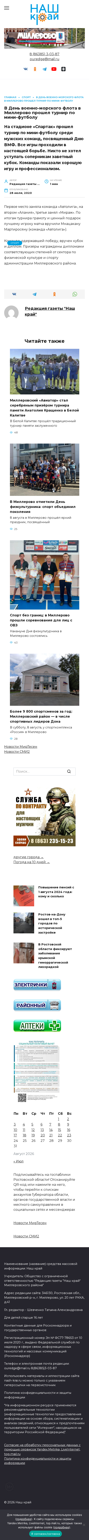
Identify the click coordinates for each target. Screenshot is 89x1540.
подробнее (23, 1519)
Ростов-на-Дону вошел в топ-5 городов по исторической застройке (51, 923)
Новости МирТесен (20, 747)
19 (33, 1135)
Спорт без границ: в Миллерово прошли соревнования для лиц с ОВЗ (41, 620)
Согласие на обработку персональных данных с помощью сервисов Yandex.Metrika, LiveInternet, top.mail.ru (42, 1449)
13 (42, 1130)
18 (24, 1135)
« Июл (18, 1161)
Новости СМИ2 (17, 752)
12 (33, 1130)
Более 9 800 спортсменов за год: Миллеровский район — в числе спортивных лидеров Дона (41, 716)
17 (15, 1135)
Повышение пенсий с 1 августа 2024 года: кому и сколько (56, 892)
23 (69, 1135)
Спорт (15, 243)
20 (43, 1135)
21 (51, 1135)
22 (60, 1135)
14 (51, 1130)
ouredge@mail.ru (44, 59)
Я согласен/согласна (45, 1533)
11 (24, 1130)
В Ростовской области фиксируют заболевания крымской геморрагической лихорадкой (55, 956)
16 (68, 1130)
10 (15, 1130)
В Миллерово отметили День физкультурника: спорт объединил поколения (43, 507)
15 (59, 1130)
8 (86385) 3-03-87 (44, 54)
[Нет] (84, 1525)
